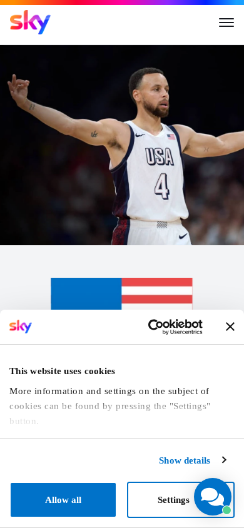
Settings (174, 500)
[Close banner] (230, 326)
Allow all (63, 500)
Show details (184, 460)
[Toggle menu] (226, 22)
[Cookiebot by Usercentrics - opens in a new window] (151, 327)
